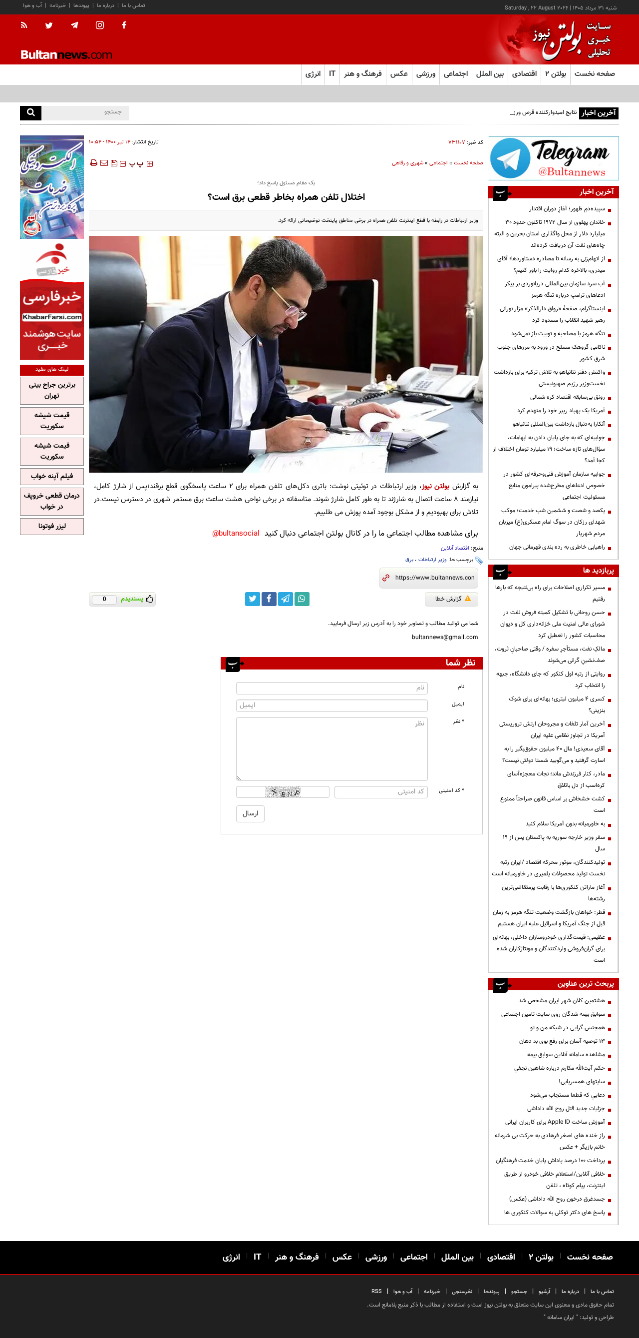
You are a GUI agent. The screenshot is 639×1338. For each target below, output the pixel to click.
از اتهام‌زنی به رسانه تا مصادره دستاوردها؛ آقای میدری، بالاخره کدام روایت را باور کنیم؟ (551, 264)
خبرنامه (57, 5)
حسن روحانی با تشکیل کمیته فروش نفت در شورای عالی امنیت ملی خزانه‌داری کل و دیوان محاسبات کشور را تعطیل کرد (552, 624)
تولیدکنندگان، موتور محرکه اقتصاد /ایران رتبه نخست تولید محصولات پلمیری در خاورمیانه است (548, 868)
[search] (30, 113)
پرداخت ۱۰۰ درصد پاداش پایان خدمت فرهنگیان (550, 1160)
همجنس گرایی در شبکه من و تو (567, 1027)
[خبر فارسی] (52, 300)
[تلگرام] (553, 158)
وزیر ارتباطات (432, 560)
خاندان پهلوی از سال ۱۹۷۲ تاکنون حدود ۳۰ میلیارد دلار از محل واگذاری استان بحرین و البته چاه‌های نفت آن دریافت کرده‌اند (549, 234)
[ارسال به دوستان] (104, 163)
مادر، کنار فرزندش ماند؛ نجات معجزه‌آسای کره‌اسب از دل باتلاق (556, 779)
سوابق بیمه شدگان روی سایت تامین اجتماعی (553, 1014)
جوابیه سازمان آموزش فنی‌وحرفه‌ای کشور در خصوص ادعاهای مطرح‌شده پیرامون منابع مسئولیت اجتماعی (554, 486)
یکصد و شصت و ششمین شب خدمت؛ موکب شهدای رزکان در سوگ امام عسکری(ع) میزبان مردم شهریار (552, 522)
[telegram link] (285, 599)
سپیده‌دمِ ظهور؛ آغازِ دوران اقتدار (567, 208)
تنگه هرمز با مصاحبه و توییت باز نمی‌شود (558, 333)
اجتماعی (438, 163)
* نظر (458, 721)
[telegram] (74, 25)
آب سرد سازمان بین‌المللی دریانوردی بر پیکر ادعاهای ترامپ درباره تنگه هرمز (555, 289)
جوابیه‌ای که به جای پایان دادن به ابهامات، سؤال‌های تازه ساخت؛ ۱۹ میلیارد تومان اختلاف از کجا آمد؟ (549, 449)
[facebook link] (269, 599)
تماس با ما (133, 5)
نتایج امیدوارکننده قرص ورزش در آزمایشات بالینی (519, 112)
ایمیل (458, 704)
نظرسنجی (462, 1292)
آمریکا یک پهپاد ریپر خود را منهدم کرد (561, 410)
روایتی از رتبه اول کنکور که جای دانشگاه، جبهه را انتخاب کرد (550, 679)
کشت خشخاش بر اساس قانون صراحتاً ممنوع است (552, 804)
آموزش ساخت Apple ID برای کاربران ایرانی (555, 1122)
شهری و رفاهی (407, 163)
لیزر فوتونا (52, 526)
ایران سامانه (561, 1317)
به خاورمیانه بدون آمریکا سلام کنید (565, 823)
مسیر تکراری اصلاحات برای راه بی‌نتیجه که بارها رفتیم (550, 593)
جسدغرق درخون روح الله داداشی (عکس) (557, 1199)
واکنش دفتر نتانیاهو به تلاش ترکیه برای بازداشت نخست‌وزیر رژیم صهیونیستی (549, 378)
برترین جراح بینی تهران (52, 391)
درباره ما (105, 5)
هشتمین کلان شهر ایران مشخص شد (562, 1000)
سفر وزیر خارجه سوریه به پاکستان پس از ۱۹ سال (554, 843)
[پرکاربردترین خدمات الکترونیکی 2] (52, 187)
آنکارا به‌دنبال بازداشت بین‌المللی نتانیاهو (559, 424)
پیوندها (81, 5)
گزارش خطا (448, 599)
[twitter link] (252, 599)
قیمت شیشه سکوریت (51, 421)
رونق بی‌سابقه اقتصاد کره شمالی (567, 397)
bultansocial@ (236, 534)
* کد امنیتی (451, 790)
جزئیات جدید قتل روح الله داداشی (566, 1108)
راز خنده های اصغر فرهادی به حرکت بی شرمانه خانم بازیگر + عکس (550, 1141)
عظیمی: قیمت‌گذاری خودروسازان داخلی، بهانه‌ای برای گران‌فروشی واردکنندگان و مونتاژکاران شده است (549, 949)
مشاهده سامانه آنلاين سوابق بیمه (566, 1054)
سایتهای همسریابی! (582, 1081)
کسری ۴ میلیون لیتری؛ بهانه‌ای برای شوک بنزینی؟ (557, 704)
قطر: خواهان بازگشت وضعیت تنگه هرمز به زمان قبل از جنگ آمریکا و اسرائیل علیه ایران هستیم (549, 918)
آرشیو (544, 1292)
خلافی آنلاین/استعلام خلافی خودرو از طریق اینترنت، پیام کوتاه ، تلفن (554, 1180)
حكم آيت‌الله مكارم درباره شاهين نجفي (559, 1068)
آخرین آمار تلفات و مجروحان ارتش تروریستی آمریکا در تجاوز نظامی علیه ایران (552, 729)
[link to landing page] (569, 39)
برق (409, 560)
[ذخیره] (113, 162)
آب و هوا (32, 5)
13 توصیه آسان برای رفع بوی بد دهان (562, 1041)
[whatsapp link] (302, 599)
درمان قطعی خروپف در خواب (52, 502)
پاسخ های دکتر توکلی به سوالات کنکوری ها (554, 1212)
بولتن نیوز (435, 486)
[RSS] (27, 25)
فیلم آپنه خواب (52, 476)
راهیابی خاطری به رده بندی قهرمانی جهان (557, 547)
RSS (376, 1292)
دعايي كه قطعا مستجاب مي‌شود (567, 1095)
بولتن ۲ (555, 74)
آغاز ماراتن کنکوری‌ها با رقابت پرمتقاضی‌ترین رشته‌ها (553, 893)
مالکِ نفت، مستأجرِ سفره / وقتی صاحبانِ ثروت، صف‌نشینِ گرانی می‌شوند (550, 655)
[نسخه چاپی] (93, 163)
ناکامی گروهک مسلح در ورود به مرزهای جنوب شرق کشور (551, 353)
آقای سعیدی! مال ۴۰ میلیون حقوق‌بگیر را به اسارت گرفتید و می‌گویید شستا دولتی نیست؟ (553, 754)
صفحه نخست (595, 74)
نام (461, 686)
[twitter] (48, 26)
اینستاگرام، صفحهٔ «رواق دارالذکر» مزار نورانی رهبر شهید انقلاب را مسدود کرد (552, 314)
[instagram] (99, 26)
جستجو (519, 1292)
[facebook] (124, 25)
